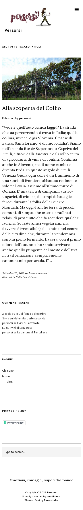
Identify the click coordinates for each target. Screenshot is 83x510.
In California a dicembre (31, 313)
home (6, 376)
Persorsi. (52, 492)
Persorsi (13, 30)
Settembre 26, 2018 (13, 273)
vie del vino (30, 277)
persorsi (25, 118)
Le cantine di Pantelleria (32, 332)
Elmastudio (51, 500)
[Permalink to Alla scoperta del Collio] (41, 98)
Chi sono (8, 370)
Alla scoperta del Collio (31, 108)
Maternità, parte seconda (30, 318)
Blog (10, 381)
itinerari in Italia (12, 277)
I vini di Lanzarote (28, 323)
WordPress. (54, 496)
